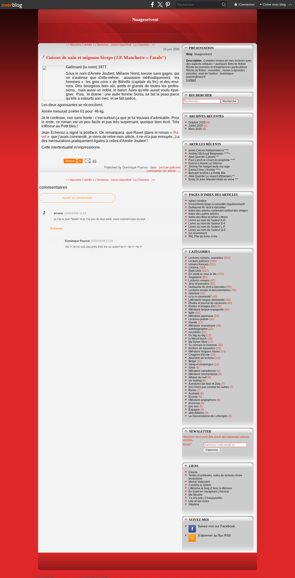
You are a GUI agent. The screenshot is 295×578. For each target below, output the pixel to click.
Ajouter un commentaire (77, 198)
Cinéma (193, 267)
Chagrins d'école (199, 354)
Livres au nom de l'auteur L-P (207, 226)
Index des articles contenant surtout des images (218, 210)
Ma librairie (196, 494)
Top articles (119, 576)
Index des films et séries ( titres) (208, 217)
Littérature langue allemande (207, 299)
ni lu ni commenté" (200, 296)
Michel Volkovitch (199, 481)
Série (192, 367)
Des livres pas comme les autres (209, 387)
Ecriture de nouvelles (202, 348)
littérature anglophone (202, 400)
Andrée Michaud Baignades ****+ (209, 153)
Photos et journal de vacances (207, 303)
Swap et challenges (201, 364)
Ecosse (193, 396)
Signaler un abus (157, 576)
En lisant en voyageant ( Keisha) (209, 491)
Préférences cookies (245, 576)
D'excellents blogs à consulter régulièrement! (217, 204)
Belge (192, 361)
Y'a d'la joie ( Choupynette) (205, 498)
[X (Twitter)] (160, 4)
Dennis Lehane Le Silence (205, 163)
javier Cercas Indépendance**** (209, 150)
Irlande (193, 322)
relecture (194, 293)
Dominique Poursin (67, 576)
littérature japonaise (201, 316)
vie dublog (195, 380)
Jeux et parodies (199, 283)
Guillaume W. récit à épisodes (207, 207)
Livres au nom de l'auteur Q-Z (207, 230)
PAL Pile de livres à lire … (205, 236)
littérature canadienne (202, 370)
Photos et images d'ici (202, 306)
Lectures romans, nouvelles (206, 257)
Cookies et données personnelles (207, 576)
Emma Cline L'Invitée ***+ (205, 169)
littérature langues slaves (204, 351)
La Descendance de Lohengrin (208, 416)
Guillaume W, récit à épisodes (207, 287)
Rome (192, 390)
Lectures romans (199, 280)
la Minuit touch (198, 338)
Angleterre (195, 277)
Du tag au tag (197, 335)
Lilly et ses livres (199, 501)
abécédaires (196, 412)
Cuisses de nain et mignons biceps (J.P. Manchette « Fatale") (106, 57)
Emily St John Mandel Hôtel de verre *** (213, 179)
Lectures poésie (199, 319)
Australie (194, 393)
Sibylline (194, 504)
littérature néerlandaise (203, 374)
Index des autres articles (204, 213)
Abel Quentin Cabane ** (204, 156)
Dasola (193, 472)
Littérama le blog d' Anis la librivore (210, 488)
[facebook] (152, 4)
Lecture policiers (170, 167)
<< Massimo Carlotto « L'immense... (88, 44)
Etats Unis (195, 270)
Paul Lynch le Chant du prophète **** (212, 160)
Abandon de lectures (202, 358)
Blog (189, 54)
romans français (199, 264)
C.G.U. (177, 576)
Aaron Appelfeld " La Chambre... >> (133, 44)
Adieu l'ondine (197, 201)
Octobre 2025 (197, 122)
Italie (192, 312)
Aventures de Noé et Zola (204, 383)
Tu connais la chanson (203, 345)
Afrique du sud (198, 377)
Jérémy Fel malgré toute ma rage (209, 166)
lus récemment (198, 233)
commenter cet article (162, 171)
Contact (191, 80)
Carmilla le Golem (200, 485)
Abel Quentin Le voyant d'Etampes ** (212, 176)
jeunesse (194, 403)
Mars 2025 (196, 129)
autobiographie (198, 329)
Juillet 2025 (196, 125)
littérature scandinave (202, 325)
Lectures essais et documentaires (209, 290)
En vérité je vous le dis (203, 274)
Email (186, 444)
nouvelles (195, 332)
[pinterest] (168, 4)
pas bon (194, 406)
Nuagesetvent (145, 19)
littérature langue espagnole (206, 309)
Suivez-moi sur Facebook (216, 526)
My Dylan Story (198, 341)
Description (194, 60)
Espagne (194, 409)
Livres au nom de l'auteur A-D (207, 220)
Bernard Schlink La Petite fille (207, 173)
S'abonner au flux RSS (214, 535)
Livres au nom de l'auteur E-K (207, 223)
